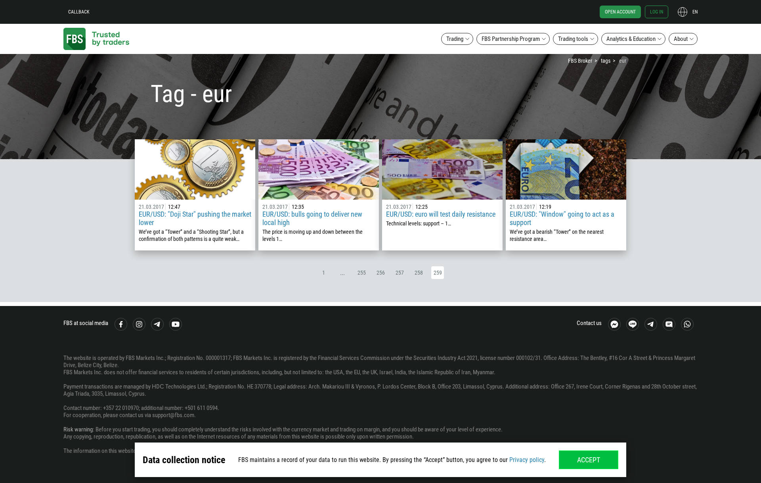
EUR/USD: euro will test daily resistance (440, 214)
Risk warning (78, 429)
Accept (588, 460)
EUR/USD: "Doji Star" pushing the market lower (195, 218)
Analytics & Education (631, 38)
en (695, 12)
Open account (620, 12)
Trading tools (573, 38)
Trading (454, 38)
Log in (656, 12)
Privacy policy (526, 460)
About (681, 38)
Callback (79, 12)
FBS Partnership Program (511, 38)
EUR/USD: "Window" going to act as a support (562, 218)
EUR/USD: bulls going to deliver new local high (312, 218)
